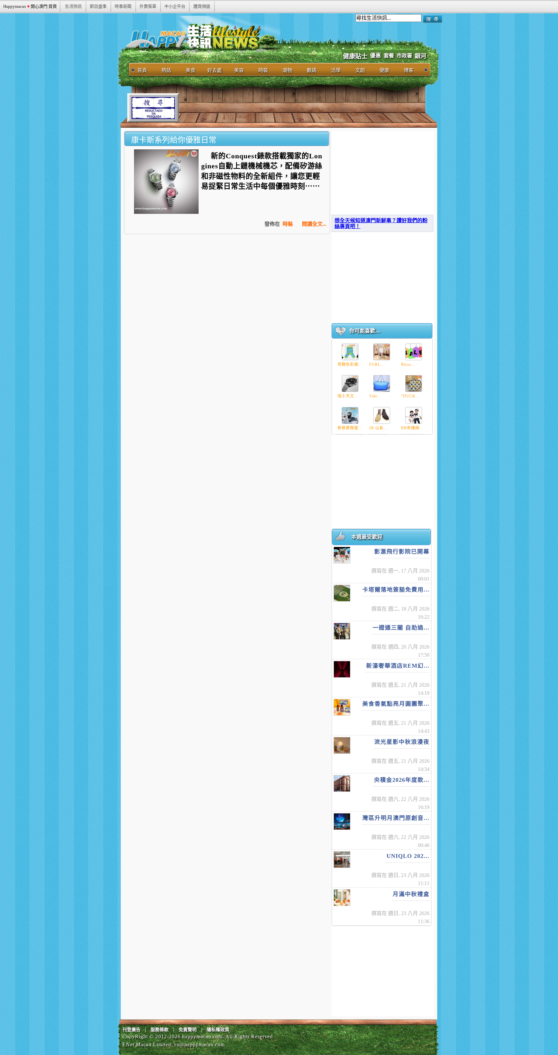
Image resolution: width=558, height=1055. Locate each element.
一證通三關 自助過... (401, 627)
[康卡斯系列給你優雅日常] (166, 212)
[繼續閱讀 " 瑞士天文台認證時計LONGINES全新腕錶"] (350, 383)
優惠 (375, 56)
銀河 (420, 56)
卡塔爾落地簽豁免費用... (395, 589)
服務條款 (159, 1029)
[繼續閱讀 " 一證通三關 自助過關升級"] (342, 631)
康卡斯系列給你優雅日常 (173, 139)
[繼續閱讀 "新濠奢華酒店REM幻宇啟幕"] (342, 669)
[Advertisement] (296, 107)
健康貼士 (355, 56)
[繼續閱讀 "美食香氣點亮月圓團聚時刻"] (342, 707)
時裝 (288, 224)
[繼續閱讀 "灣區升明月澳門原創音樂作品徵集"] (342, 821)
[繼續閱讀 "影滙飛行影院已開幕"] (342, 555)
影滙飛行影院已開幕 (401, 551)
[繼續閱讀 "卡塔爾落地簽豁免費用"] (342, 593)
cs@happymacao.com (199, 1044)
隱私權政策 (218, 1029)
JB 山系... (378, 428)
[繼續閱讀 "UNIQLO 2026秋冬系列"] (342, 859)
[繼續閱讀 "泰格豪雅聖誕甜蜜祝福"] (350, 415)
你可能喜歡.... (364, 330)
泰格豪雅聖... (349, 428)
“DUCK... (410, 396)
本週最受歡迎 (366, 537)
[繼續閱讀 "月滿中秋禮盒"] (342, 897)
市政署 (404, 56)
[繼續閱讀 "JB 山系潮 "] (381, 415)
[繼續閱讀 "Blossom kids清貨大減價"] (413, 351)
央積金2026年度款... (401, 780)
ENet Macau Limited (146, 1044)
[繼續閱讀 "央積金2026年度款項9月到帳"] (342, 783)
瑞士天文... (347, 396)
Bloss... (408, 364)
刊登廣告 (131, 1029)
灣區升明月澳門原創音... (395, 818)
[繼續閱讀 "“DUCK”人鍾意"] (413, 383)
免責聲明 (188, 1029)
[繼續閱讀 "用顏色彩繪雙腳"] (350, 351)
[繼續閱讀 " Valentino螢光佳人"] (381, 383)
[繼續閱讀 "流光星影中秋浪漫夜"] (342, 745)
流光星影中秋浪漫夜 (401, 742)
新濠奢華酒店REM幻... (397, 665)
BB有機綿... (412, 428)
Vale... (375, 396)
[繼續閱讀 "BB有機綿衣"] (413, 415)
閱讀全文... (314, 224)
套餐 (389, 56)
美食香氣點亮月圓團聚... (395, 704)
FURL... (376, 364)
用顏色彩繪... (349, 364)
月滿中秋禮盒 (411, 894)
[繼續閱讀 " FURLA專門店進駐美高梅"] (381, 351)
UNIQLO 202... (408, 856)
